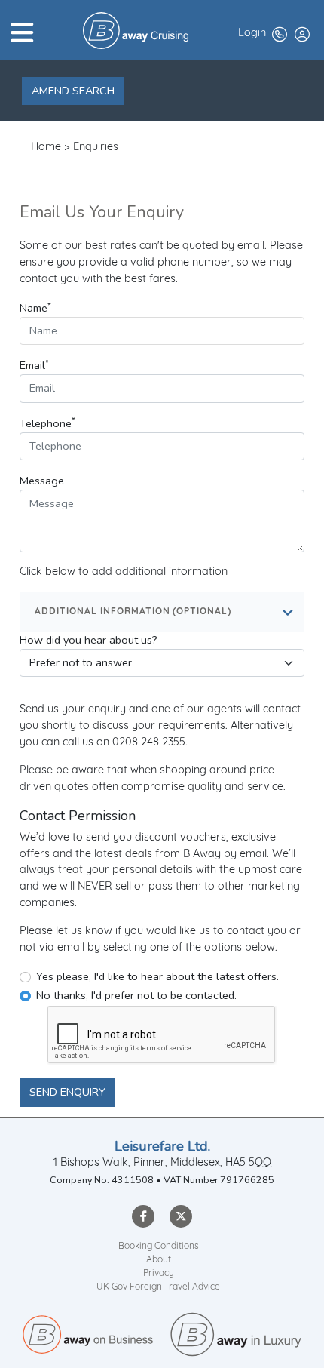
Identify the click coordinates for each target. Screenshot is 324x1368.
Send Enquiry (67, 1091)
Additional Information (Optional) (133, 611)
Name (35, 307)
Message (42, 480)
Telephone (47, 423)
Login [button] (252, 33)
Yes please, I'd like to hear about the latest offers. (157, 976)
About (158, 1260)
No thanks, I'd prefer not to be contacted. (136, 995)
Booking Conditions (158, 1246)
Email (34, 365)
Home (46, 147)
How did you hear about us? (88, 639)
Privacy (158, 1273)
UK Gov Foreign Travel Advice (158, 1287)
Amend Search (73, 90)
